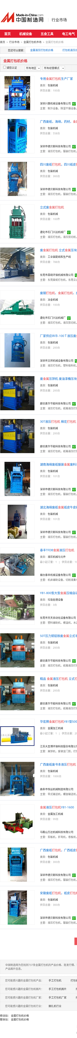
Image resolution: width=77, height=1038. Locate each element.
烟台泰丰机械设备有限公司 (55, 575)
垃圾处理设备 (55, 600)
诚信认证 (12, 68)
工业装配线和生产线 (59, 257)
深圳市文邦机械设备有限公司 (56, 360)
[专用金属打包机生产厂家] (17, 93)
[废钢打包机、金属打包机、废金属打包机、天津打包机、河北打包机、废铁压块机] (17, 307)
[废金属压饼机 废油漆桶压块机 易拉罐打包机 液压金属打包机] (17, 393)
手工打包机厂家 (58, 997)
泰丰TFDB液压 (57, 550)
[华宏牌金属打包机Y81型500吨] (17, 736)
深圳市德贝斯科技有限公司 (55, 146)
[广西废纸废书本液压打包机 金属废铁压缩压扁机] (17, 778)
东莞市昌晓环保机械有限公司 (56, 275)
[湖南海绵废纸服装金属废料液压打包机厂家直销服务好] (17, 478)
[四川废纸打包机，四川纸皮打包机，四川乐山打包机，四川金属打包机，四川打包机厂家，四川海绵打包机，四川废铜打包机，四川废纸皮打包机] (17, 178)
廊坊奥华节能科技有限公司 (55, 403)
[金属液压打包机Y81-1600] (17, 821)
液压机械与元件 (57, 557)
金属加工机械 (55, 728)
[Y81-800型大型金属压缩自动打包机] (17, 607)
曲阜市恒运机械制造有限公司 (56, 789)
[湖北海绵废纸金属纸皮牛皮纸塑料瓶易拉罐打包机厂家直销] (17, 521)
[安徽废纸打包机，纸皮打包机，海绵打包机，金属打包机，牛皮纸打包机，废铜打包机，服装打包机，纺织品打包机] (17, 907)
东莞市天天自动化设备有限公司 (58, 618)
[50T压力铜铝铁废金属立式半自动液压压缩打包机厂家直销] (17, 650)
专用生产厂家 (56, 79)
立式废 (52, 207)
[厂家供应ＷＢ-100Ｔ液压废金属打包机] (17, 350)
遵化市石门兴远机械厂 (53, 232)
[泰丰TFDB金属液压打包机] (17, 564)
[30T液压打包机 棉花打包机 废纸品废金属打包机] (17, 436)
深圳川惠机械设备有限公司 (55, 103)
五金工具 (47, 34)
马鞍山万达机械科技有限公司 (56, 832)
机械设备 (25, 34)
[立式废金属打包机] (17, 221)
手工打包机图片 (58, 989)
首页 (7, 34)
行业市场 (59, 19)
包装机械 (53, 85)
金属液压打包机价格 (41, 50)
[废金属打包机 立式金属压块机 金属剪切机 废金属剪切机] (17, 264)
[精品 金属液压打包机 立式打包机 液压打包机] (17, 693)
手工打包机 (55, 980)
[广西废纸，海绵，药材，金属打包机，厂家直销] (17, 136)
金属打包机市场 (32, 42)
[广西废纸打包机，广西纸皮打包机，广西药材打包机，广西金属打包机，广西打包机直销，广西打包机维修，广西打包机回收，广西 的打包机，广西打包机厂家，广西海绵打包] (17, 864)
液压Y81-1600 (57, 807)
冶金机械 (53, 300)
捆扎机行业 (55, 1006)
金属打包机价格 (20, 1016)
